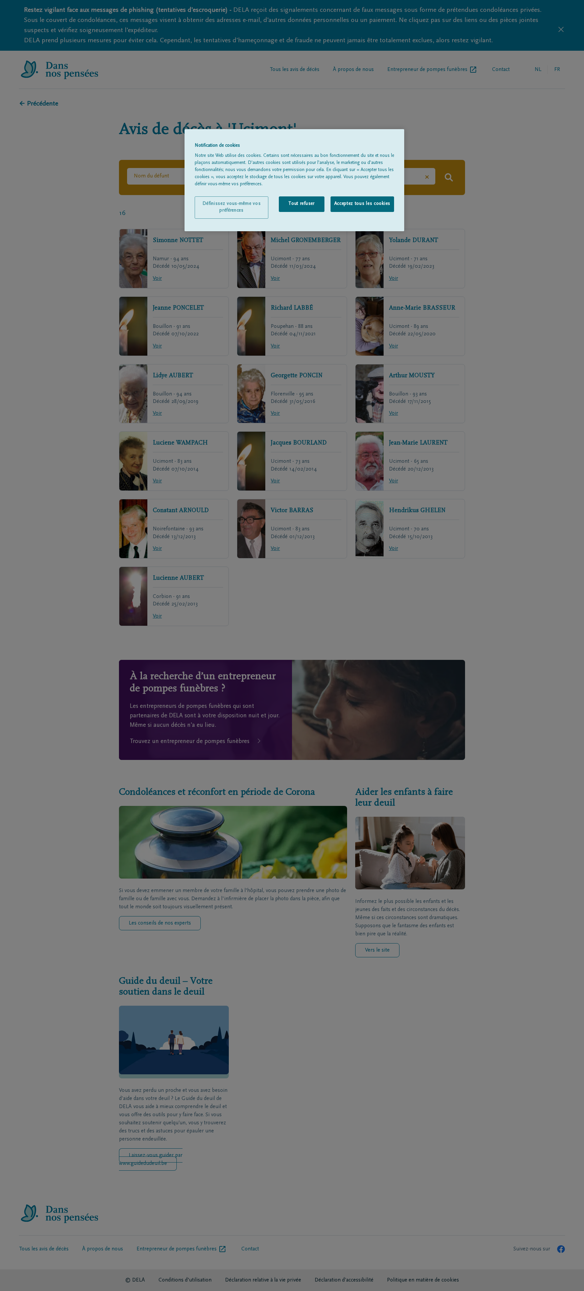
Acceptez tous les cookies (362, 203)
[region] (294, 180)
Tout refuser (301, 203)
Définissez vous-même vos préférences (231, 207)
